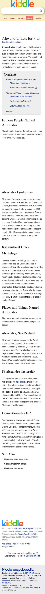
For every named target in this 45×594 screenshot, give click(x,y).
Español (38, 18)
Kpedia (29, 18)
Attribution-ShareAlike (27, 534)
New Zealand (16, 343)
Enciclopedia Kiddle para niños (26, 587)
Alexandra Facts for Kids (13, 543)
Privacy (31, 585)
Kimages (21, 18)
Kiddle (4, 585)
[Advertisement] (22, 28)
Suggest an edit (33, 555)
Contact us (6, 587)
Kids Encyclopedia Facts (11, 42)
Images (12, 18)
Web (5, 18)
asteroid (19, 381)
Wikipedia (6, 580)
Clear (36, 11)
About (22, 585)
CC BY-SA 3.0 (28, 573)
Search (41, 11)
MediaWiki (6, 582)
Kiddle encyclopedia (25, 528)
